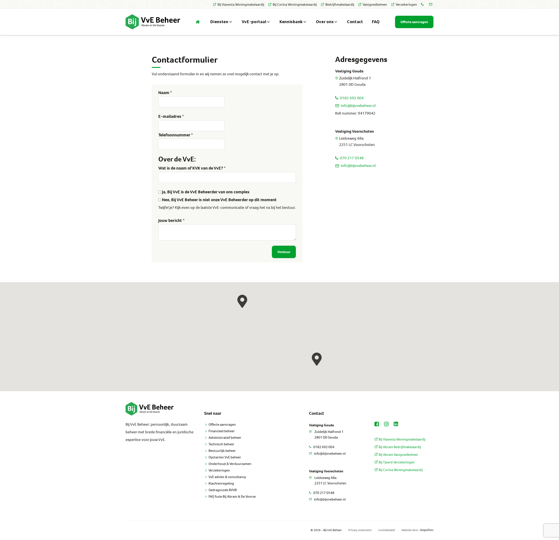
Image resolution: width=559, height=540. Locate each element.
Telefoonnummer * (175, 135)
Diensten (219, 22)
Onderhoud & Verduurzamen (230, 463)
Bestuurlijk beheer (222, 450)
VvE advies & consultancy (227, 477)
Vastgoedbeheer (375, 4)
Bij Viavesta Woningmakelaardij (240, 4)
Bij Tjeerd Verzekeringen (396, 462)
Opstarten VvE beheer (225, 457)
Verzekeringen (406, 4)
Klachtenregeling (221, 483)
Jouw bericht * (171, 220)
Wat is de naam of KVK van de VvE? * (192, 168)
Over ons (325, 22)
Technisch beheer (221, 444)
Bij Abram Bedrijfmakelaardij (399, 447)
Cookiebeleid (386, 530)
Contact (355, 22)
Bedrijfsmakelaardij (339, 4)
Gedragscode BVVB (223, 490)
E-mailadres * (171, 116)
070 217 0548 (352, 158)
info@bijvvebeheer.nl (358, 105)
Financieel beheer (222, 431)
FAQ (376, 22)
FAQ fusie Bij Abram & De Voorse (232, 496)
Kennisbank (291, 22)
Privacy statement (360, 530)
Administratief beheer (225, 437)
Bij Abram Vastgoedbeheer (398, 454)
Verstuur (283, 252)
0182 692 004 (352, 98)
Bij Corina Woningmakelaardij (295, 4)
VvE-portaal (254, 22)
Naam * (165, 93)
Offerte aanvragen (222, 424)
